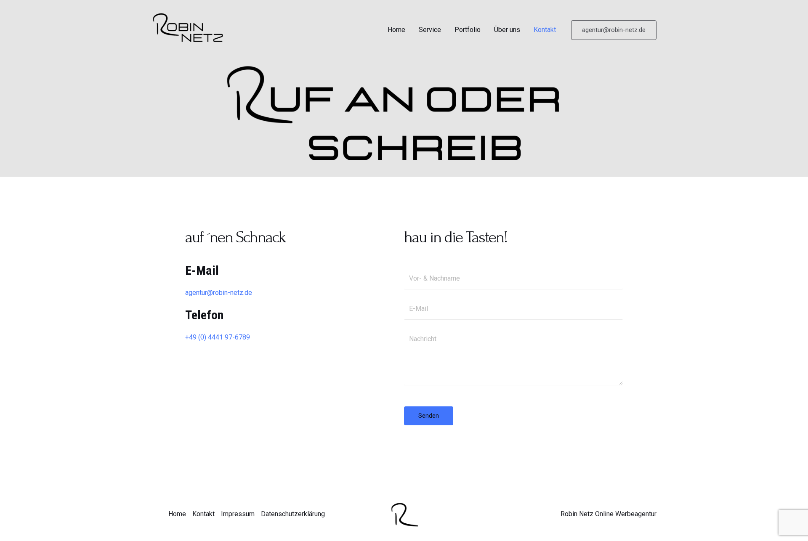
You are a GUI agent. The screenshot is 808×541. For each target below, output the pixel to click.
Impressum (238, 514)
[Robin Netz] (194, 29)
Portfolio (467, 30)
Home (396, 30)
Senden (428, 415)
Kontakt (545, 30)
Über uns (507, 30)
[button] (613, 30)
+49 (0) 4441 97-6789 (217, 337)
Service (430, 30)
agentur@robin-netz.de (218, 293)
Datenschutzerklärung (293, 514)
